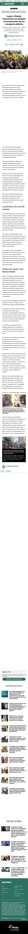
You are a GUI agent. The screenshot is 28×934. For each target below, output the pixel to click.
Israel (24, 11)
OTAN (21, 11)
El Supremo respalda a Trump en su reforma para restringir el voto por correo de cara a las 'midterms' (18, 859)
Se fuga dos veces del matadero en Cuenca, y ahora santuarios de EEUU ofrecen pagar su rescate (17, 739)
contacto (4, 890)
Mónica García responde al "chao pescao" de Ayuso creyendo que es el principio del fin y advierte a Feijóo (17, 760)
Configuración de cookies (18, 887)
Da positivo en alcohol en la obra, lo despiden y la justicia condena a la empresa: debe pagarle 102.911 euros (17, 791)
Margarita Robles (17, 1)
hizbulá (8, 471)
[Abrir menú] (2, 4)
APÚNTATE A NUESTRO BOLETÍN (14, 679)
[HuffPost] (6, 882)
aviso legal (16, 891)
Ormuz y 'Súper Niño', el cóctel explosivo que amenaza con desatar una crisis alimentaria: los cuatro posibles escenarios (18, 872)
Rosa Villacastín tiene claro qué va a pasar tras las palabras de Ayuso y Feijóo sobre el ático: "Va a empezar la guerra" (17, 780)
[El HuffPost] (9, 4)
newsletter (4, 892)
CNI (23, 1)
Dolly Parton (9, 1)
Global (14, 8)
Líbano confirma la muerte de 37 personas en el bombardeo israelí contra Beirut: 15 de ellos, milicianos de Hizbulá (14, 452)
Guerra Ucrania (5, 11)
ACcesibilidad (17, 895)
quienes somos (5, 888)
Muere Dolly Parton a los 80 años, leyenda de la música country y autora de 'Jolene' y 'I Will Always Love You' (17, 770)
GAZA (17, 11)
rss (2, 894)
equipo (3, 886)
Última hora (22, 4)
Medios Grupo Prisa (14, 930)
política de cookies (18, 889)
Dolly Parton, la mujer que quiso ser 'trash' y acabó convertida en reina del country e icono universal (16, 718)
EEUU (11, 11)
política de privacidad (19, 893)
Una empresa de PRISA (14, 926)
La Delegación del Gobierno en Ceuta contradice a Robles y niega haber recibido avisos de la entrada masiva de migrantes (17, 749)
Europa (14, 11)
